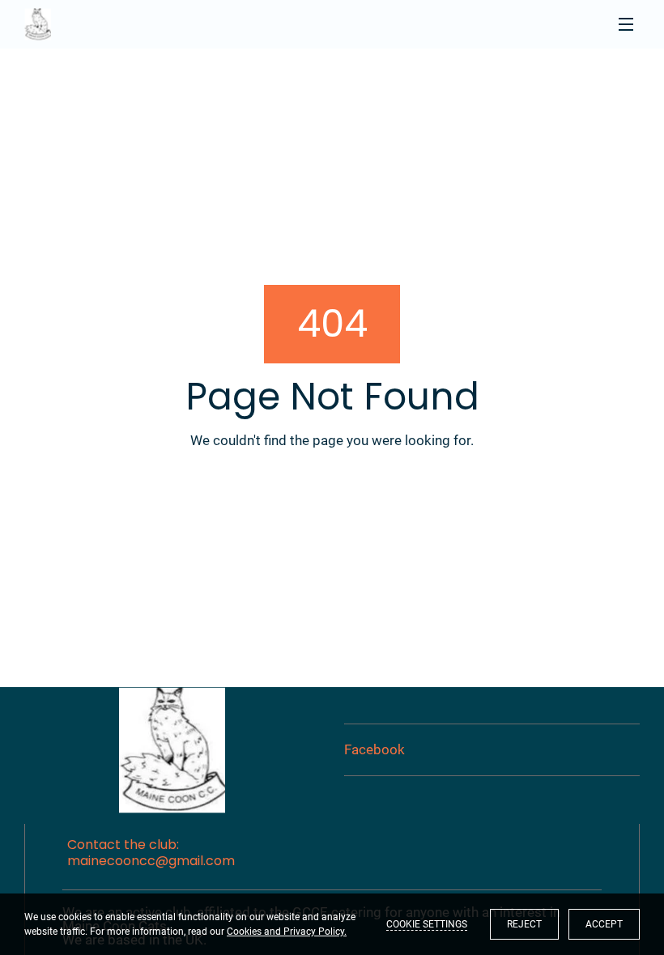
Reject (524, 924)
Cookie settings (426, 924)
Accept (604, 924)
